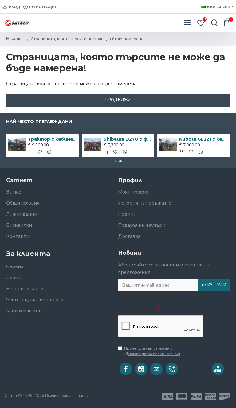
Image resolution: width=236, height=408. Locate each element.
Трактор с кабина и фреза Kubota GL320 (52, 139)
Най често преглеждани (39, 121)
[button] (115, 161)
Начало (14, 39)
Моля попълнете (137, 310)
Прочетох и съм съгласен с (152, 351)
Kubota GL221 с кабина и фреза (203, 139)
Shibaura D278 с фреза (128, 139)
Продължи (118, 100)
